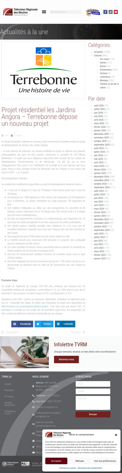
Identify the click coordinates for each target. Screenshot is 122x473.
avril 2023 (99, 247)
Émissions (9, 390)
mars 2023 (99, 251)
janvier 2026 (100, 130)
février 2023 (100, 255)
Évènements (106, 69)
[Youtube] (116, 12)
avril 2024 (99, 205)
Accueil (7, 384)
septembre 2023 (102, 230)
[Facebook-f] (105, 12)
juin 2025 (98, 155)
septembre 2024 (102, 187)
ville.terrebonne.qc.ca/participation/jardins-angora (24, 306)
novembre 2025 (101, 137)
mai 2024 (98, 201)
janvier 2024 (100, 215)
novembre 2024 (101, 180)
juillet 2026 (99, 109)
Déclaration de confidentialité (90, 468)
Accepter (56, 461)
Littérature (105, 76)
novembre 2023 (101, 223)
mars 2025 (99, 166)
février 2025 (100, 169)
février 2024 (100, 212)
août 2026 (99, 105)
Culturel (98, 55)
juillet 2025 (99, 151)
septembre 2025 (102, 144)
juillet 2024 (99, 194)
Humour (104, 73)
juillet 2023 (99, 237)
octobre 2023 (100, 226)
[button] (116, 434)
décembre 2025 (101, 134)
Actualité (98, 52)
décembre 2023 (101, 219)
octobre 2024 (100, 183)
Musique (104, 80)
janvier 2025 (100, 173)
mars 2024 (99, 208)
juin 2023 (98, 240)
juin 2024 (98, 198)
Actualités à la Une (9, 412)
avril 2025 (99, 162)
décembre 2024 (101, 176)
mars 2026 (99, 123)
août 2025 (99, 148)
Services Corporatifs (9, 403)
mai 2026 (98, 116)
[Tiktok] (111, 12)
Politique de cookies (67, 468)
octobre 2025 (100, 141)
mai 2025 (98, 159)
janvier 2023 (100, 258)
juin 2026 (98, 112)
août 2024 (99, 191)
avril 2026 (99, 119)
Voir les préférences (105, 461)
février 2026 (100, 127)
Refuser (80, 461)
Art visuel (104, 59)
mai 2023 (98, 244)
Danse (103, 66)
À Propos (8, 396)
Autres (103, 62)
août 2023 (99, 233)
